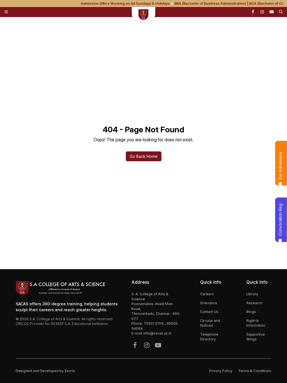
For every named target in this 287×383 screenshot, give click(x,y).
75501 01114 (154, 323)
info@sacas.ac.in (158, 333)
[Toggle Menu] (6, 12)
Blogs (251, 312)
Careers (207, 294)
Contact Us (209, 312)
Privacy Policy (220, 371)
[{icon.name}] (253, 12)
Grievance (208, 303)
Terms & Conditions (254, 371)
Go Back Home (144, 156)
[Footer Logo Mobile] (69, 288)
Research (254, 303)
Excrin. (70, 371)
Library (252, 294)
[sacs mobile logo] (143, 15)
